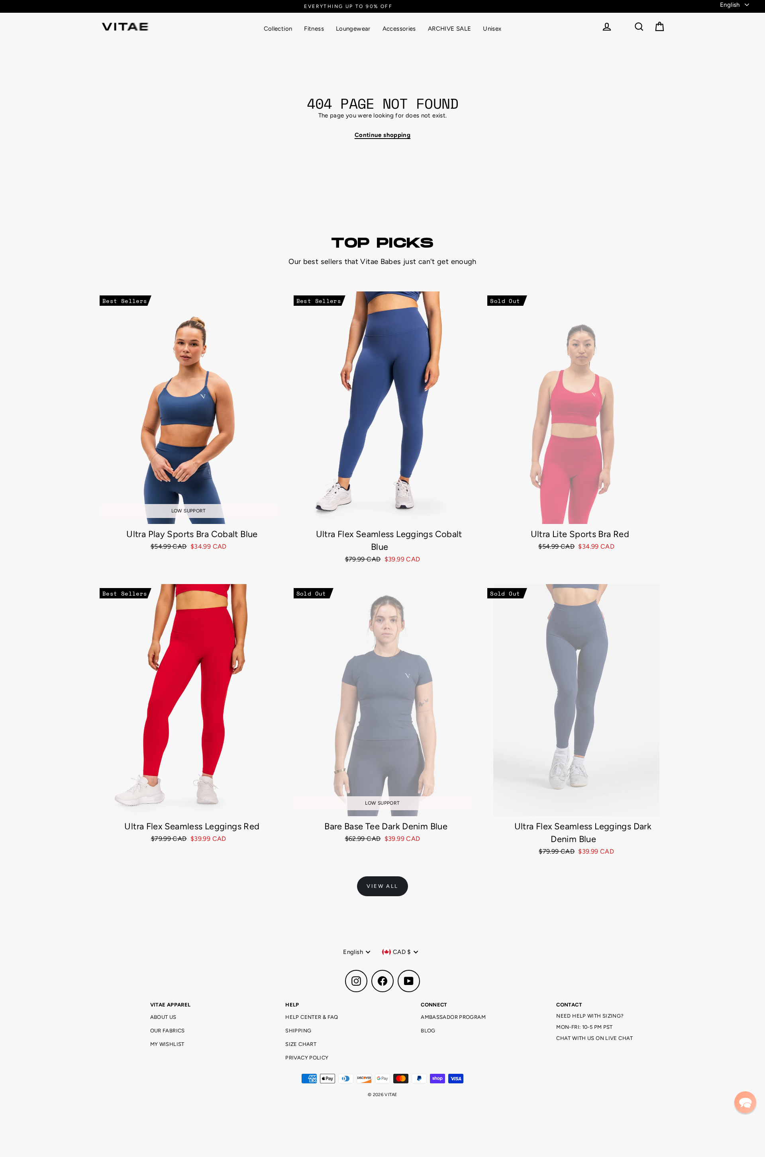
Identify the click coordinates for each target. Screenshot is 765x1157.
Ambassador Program (453, 1017)
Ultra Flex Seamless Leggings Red (191, 826)
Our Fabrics (167, 1031)
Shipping (298, 1031)
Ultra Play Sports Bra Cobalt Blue (191, 534)
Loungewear (353, 28)
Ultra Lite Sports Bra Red (580, 534)
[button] (745, 1102)
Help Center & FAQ (311, 1017)
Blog (428, 1031)
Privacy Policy (306, 1058)
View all (382, 886)
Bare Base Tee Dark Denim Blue (385, 826)
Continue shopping (382, 135)
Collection (278, 28)
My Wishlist (167, 1044)
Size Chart (300, 1044)
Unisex (492, 28)
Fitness (314, 28)
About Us (163, 1017)
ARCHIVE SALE (449, 28)
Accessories (399, 28)
